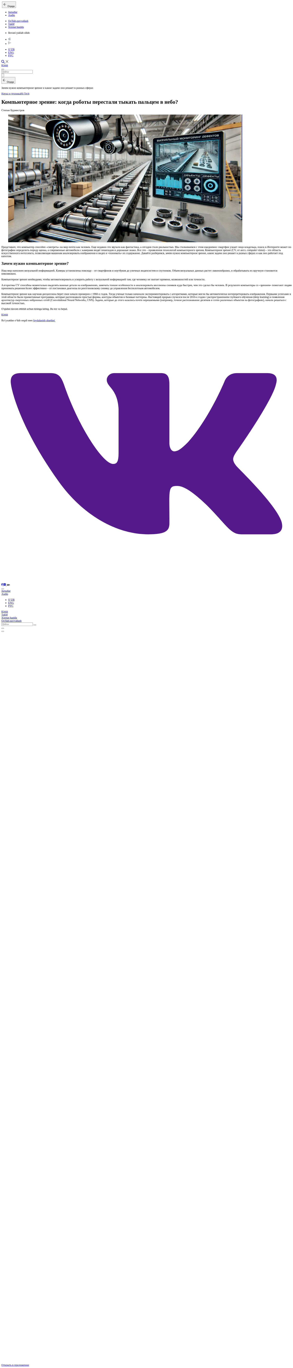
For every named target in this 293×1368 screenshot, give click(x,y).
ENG (11, 52)
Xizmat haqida (16, 27)
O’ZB (11, 49)
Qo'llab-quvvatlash (18, 20)
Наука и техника (11, 93)
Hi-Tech (25, 93)
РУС (10, 55)
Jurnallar (12, 12)
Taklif (11, 24)
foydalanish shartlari (44, 320)
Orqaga (10, 6)
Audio (11, 15)
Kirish (4, 65)
